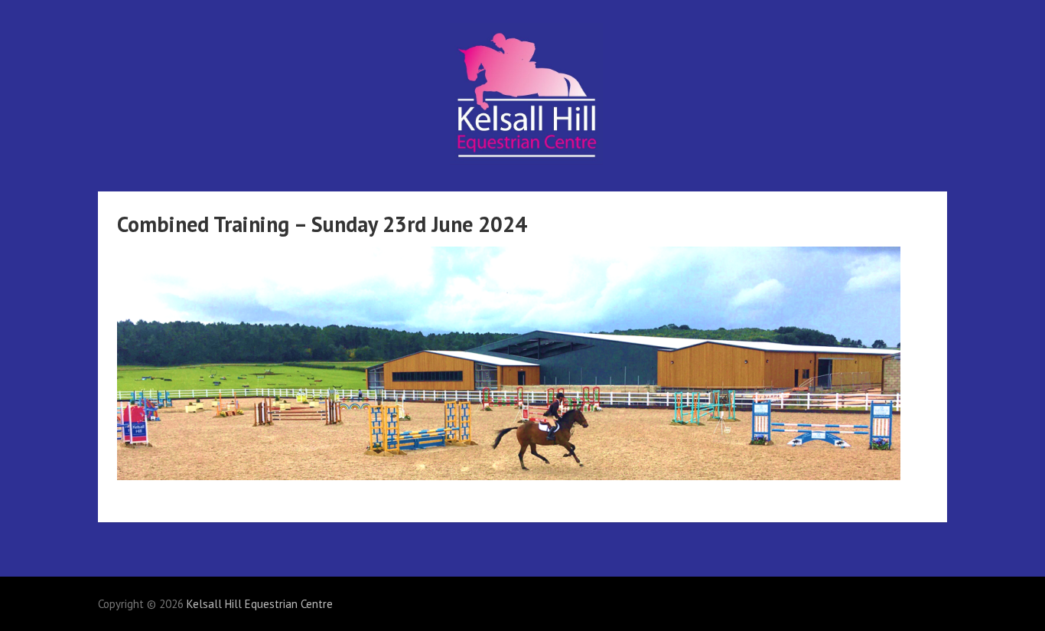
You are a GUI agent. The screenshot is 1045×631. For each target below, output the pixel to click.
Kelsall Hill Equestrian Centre (260, 604)
